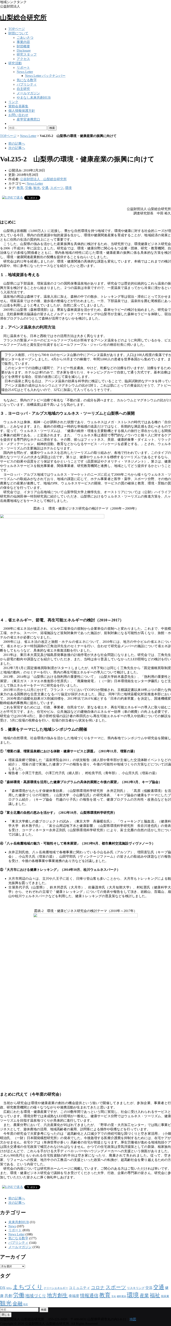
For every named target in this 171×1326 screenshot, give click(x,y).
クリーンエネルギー (56, 1288)
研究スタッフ (27, 54)
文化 (113, 1296)
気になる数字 (27, 80)
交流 (148, 1288)
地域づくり (35, 1295)
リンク (13, 102)
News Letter (25, 71)
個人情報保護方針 (21, 110)
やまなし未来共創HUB (34, 97)
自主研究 (23, 89)
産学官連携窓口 (28, 119)
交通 (45, 188)
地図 (133, 1319)
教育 (20, 188)
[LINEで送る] (12, 197)
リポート (23, 67)
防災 (25, 1304)
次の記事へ (16, 148)
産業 (144, 1295)
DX (2, 1288)
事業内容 (23, 42)
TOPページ (16, 29)
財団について (18, 33)
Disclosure (24, 50)
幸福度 (74, 1296)
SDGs (9, 1288)
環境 (68, 188)
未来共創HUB (18, 1222)
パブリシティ (27, 84)
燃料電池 (121, 1296)
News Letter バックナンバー (45, 75)
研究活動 (15, 63)
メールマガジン (28, 93)
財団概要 (23, 46)
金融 (18, 1303)
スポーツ (56, 188)
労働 (28, 188)
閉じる (6, 1314)
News (12, 1226)
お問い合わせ (18, 115)
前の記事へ (16, 143)
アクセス (23, 59)
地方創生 (57, 1295)
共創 (8, 1296)
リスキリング (136, 1288)
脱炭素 (165, 1296)
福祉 (155, 1295)
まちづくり (28, 1287)
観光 (36, 188)
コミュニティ (79, 1288)
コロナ (98, 1287)
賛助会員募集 (18, 106)
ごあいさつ (25, 37)
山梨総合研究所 (23, 17)
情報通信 (89, 1295)
